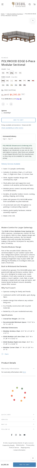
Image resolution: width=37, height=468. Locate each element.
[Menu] (2, 4)
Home (3, 14)
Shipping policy (25, 447)
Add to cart (24, 464)
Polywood (4, 57)
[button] (29, 4)
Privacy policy (30, 445)
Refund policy (20, 445)
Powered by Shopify (8, 445)
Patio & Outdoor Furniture (15, 14)
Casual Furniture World (15, 443)
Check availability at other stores (12, 128)
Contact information (19, 450)
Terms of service (14, 447)
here (24, 372)
